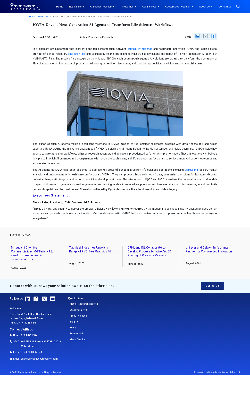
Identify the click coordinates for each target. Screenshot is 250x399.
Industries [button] (128, 6)
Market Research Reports (84, 303)
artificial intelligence (140, 48)
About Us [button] (204, 6)
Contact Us (225, 6)
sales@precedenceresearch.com (39, 358)
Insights (74, 321)
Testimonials (77, 333)
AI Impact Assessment (103, 6)
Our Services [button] (149, 6)
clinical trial (191, 169)
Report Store (76, 6)
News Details (44, 16)
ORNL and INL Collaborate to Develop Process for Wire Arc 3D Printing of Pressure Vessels (149, 251)
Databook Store (78, 309)
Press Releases (78, 315)
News (73, 327)
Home (59, 6)
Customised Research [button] (178, 6)
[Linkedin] (198, 37)
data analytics (76, 53)
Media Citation (78, 339)
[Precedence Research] (22, 6)
